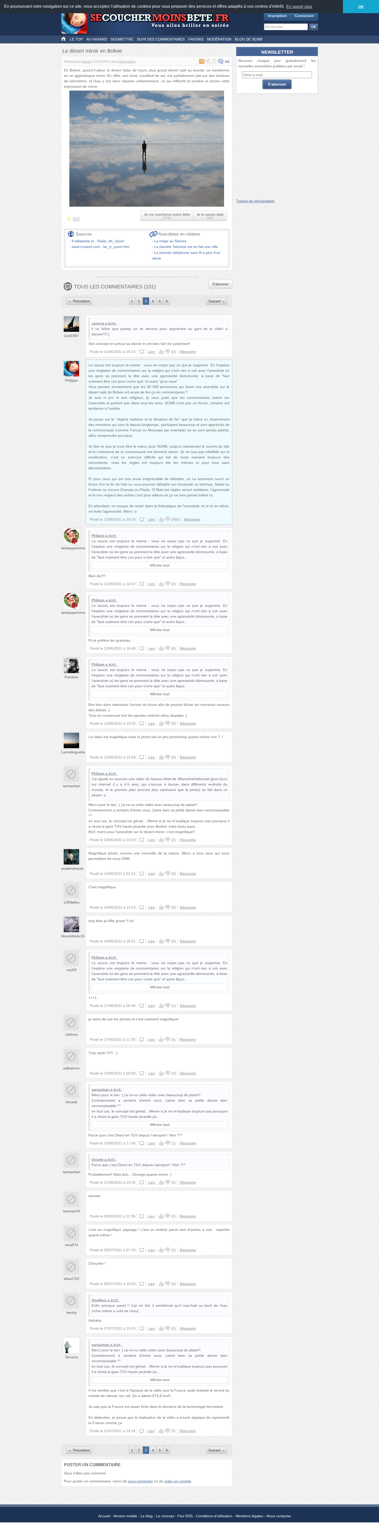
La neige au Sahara (170, 241)
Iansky (71, 1312)
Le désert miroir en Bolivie (92, 51)
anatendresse (72, 868)
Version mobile (125, 1516)
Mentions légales (249, 1516)
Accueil (104, 1516)
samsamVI (71, 1211)
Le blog (147, 1516)
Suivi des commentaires (161, 39)
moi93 (72, 970)
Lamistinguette (73, 752)
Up (161, 351)
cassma (98, 323)
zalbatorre (71, 1068)
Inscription (277, 16)
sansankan (71, 786)
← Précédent (79, 301)
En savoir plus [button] (299, 6)
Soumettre (122, 39)
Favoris (195, 39)
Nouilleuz (99, 1300)
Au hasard (96, 39)
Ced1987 (71, 336)
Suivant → (216, 301)
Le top (76, 39)
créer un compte (177, 1481)
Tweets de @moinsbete (255, 201)
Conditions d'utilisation (214, 1516)
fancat (86, 61)
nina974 (71, 1245)
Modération (219, 39)
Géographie (127, 61)
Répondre (188, 352)
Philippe (71, 380)
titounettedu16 (73, 936)
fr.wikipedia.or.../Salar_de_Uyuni (98, 241)
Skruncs (71, 1357)
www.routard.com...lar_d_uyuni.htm (100, 247)
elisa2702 (71, 1279)
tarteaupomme (73, 548)
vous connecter (140, 1481)
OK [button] (361, 7)
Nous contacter (279, 1516)
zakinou (71, 1034)
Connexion (304, 16)
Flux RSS (185, 1516)
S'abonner (220, 284)
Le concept (165, 1516)
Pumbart (71, 677)
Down (167, 351)
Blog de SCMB (248, 39)
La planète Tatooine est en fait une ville (186, 247)
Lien (151, 352)
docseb (71, 1102)
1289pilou (71, 902)
